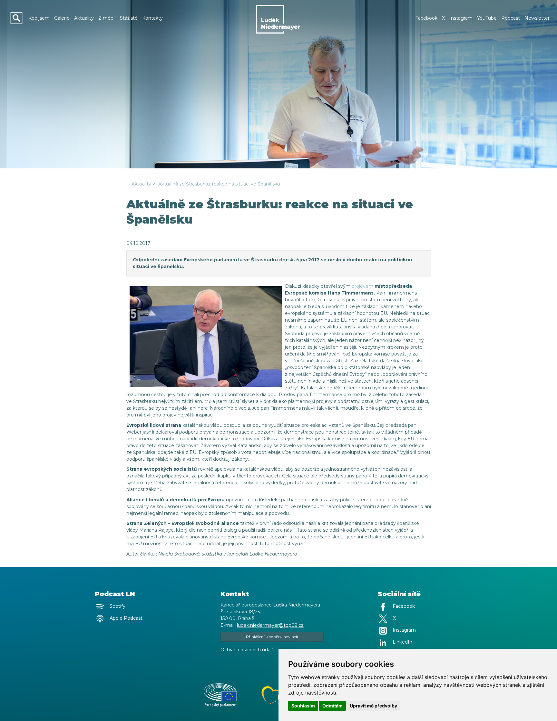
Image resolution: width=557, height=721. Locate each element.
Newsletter (537, 18)
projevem (362, 286)
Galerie (62, 18)
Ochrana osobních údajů (247, 650)
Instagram (461, 18)
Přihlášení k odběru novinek (272, 636)
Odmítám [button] (332, 705)
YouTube (487, 18)
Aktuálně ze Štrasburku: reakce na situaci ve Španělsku (219, 184)
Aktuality (84, 18)
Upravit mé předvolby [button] (373, 705)
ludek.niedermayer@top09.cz (270, 625)
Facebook (426, 18)
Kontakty (152, 18)
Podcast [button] (510, 18)
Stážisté (129, 18)
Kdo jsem (39, 18)
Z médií (106, 18)
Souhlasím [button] (303, 705)
